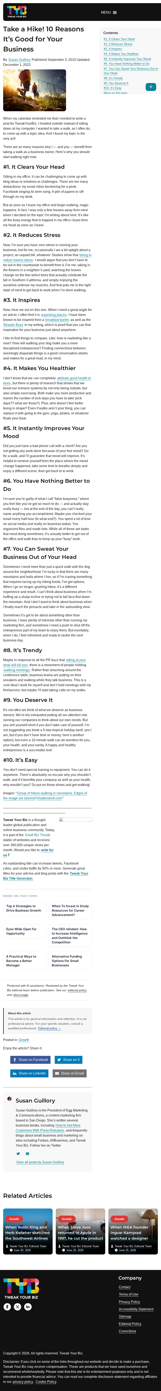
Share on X (71, 1059)
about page (20, 994)
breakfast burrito (57, 320)
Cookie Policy (46, 1381)
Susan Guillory (19, 59)
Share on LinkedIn (32, 1073)
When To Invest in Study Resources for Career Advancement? (70, 910)
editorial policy (77, 990)
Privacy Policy (129, 1302)
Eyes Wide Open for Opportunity (21, 931)
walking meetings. (17, 670)
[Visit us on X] (17, 1307)
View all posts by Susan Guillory (40, 1162)
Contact (124, 1287)
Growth (23, 1040)
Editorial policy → (49, 1028)
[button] (106, 12)
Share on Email (72, 1073)
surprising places (53, 315)
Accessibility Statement (136, 1309)
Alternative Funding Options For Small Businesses (67, 960)
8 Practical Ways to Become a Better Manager (21, 960)
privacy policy (23, 1381)
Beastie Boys (13, 325)
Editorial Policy (130, 1324)
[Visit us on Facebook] (7, 1307)
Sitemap (125, 1316)
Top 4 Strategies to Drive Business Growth (23, 908)
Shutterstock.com (49, 798)
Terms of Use (128, 1294)
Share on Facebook (33, 1059)
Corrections (127, 1331)
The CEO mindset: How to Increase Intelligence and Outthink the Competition (70, 935)
